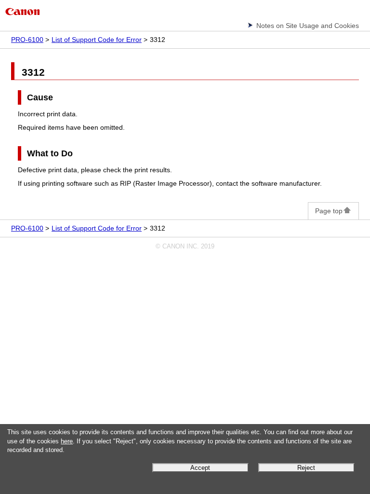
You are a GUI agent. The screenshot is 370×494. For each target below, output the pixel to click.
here (67, 441)
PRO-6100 (27, 39)
